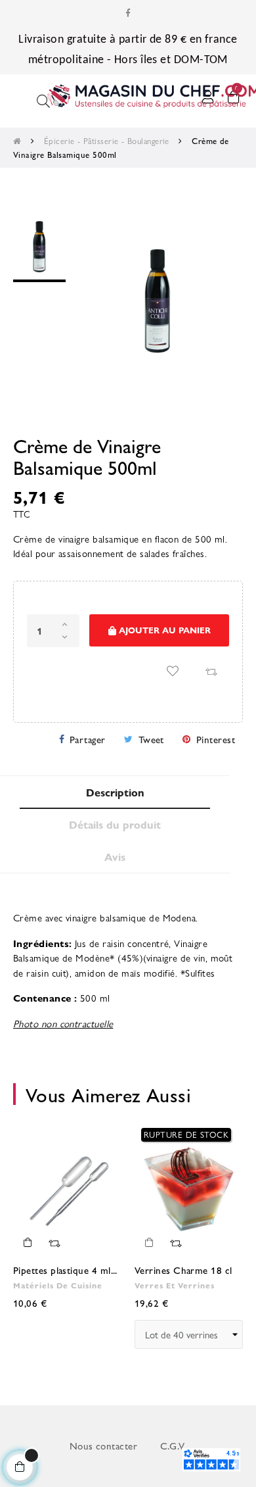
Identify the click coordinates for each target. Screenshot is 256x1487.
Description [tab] (115, 792)
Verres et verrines (175, 1285)
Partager (88, 739)
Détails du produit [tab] (115, 824)
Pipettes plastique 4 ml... (65, 1270)
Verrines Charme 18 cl (183, 1270)
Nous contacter (103, 1445)
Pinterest (215, 739)
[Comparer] (210, 670)
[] (27, 1242)
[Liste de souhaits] (172, 671)
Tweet (151, 739)
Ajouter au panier (163, 629)
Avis (114, 856)
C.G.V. (173, 1445)
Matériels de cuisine (57, 1285)
